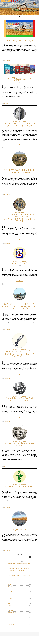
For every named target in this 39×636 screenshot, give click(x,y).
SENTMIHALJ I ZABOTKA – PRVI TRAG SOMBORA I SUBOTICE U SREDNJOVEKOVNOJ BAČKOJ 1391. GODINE (19, 217)
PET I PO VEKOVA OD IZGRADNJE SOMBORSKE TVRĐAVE (19, 171)
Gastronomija (10, 593)
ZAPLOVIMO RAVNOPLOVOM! (19, 40)
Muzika (9, 600)
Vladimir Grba (9, 634)
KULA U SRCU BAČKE (19, 263)
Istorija (15, 121)
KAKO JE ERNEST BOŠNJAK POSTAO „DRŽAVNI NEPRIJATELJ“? (19, 124)
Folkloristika (10, 589)
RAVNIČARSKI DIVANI (19, 168)
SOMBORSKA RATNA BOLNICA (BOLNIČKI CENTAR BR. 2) (19, 399)
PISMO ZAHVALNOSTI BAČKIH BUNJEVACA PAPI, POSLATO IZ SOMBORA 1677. (19, 353)
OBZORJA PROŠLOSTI (21, 121)
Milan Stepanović (7, 60)
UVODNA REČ (19, 38)
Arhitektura (10, 584)
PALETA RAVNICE (11, 607)
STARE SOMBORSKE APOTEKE (19, 486)
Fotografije (10, 591)
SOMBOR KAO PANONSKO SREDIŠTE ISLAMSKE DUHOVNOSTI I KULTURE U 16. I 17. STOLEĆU (19, 306)
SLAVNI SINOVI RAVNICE (12, 615)
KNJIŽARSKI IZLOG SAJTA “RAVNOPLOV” (19, 78)
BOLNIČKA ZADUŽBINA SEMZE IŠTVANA (19, 444)
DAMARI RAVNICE (16, 76)
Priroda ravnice (10, 610)
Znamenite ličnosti (11, 624)
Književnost (23, 76)
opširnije (19, 56)
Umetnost (10, 619)
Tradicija (9, 617)
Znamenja (10, 626)
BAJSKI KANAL (19, 529)
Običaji (9, 603)
